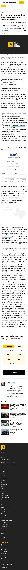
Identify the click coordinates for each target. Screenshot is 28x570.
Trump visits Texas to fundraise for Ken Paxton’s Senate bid (17, 431)
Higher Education (5, 489)
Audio (2, 533)
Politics (3, 12)
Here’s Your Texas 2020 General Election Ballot (12, 298)
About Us (3, 507)
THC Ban (26, 6)
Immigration (3, 491)
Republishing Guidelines (6, 520)
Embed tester (6, 118)
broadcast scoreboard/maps (10, 189)
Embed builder (6, 113)
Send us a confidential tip (6, 459)
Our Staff (3, 509)
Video (2, 535)
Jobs (2, 513)
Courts (2, 473)
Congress (3, 471)
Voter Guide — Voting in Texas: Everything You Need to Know (12, 276)
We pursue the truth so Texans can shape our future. (8, 463)
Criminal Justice (4, 476)
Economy (3, 480)
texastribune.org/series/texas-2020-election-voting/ (12, 236)
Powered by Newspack (6, 566)
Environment (4, 484)
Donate (21, 2)
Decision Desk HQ (19, 100)
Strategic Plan (4, 518)
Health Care (3, 486)
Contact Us (3, 455)
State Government (5, 497)
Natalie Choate (6, 30)
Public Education (4, 495)
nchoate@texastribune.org (9, 84)
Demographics (4, 478)
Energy (2, 482)
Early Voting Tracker (13, 254)
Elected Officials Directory (10, 315)
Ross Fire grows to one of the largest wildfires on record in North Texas (18, 405)
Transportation (4, 499)
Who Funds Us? (4, 516)
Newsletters (3, 531)
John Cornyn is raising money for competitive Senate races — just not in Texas (18, 414)
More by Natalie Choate (19, 396)
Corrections (3, 529)
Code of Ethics (4, 522)
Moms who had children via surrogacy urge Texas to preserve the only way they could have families (18, 422)
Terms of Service (5, 524)
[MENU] (26, 3)
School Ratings (12, 6)
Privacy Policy (4, 526)
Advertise (3, 457)
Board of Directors (5, 511)
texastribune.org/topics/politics (11, 233)
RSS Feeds (3, 537)
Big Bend (19, 6)
